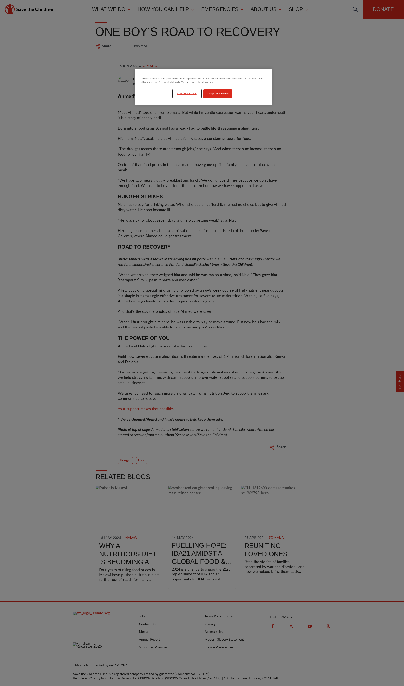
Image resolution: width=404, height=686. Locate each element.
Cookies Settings (187, 93)
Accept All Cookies (218, 94)
